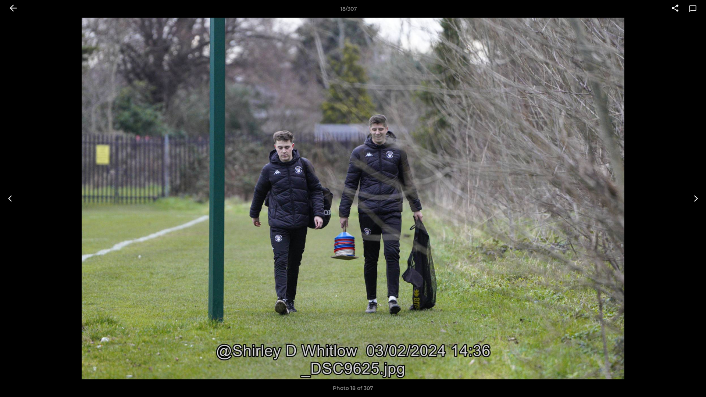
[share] (675, 9)
